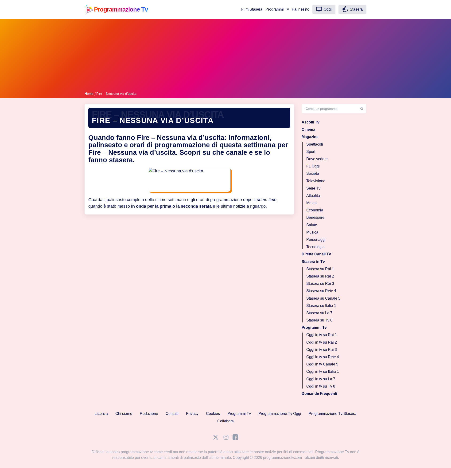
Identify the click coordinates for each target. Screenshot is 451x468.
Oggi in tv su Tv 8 (320, 386)
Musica (312, 232)
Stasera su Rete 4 (321, 291)
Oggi (327, 9)
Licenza (101, 414)
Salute (311, 225)
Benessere (315, 217)
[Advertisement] (225, 56)
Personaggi (316, 240)
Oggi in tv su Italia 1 (322, 371)
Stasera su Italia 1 (321, 305)
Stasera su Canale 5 (323, 298)
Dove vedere (317, 159)
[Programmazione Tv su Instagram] (226, 439)
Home (89, 93)
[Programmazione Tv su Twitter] (215, 439)
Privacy (192, 414)
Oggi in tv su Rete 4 (322, 357)
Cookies (213, 414)
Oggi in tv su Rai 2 (321, 342)
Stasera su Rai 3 (320, 284)
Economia (314, 210)
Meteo (311, 203)
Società (312, 173)
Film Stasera (251, 9)
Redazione (149, 414)
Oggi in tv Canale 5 (322, 364)
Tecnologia (315, 247)
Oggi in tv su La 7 (320, 379)
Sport (310, 151)
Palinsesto (300, 9)
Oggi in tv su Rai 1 (321, 335)
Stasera (356, 9)
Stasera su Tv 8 (319, 320)
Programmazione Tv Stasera (332, 414)
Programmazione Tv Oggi (279, 414)
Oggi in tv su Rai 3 (321, 349)
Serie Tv (313, 188)
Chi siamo (123, 414)
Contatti (172, 414)
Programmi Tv (277, 9)
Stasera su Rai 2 (320, 276)
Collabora (225, 421)
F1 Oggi (313, 166)
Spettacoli (314, 144)
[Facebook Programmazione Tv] (235, 439)
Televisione (315, 181)
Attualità (313, 195)
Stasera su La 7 (319, 313)
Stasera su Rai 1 (320, 269)
